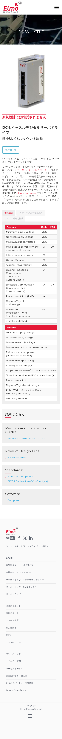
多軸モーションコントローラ (19, 572)
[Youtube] (10, 539)
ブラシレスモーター (38, 169)
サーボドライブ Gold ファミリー (22, 587)
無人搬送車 (11, 627)
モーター (21, 169)
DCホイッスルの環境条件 (31, 212)
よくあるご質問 (13, 661)
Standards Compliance (21, 476)
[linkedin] (31, 539)
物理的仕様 (10, 150)
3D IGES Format (17, 457)
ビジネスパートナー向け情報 (19, 683)
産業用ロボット (13, 606)
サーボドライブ (13, 594)
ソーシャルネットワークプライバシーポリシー (28, 546)
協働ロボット (12, 613)
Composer (14, 500)
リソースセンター (14, 654)
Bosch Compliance (16, 690)
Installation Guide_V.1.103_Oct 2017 (27, 438)
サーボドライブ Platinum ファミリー (25, 579)
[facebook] (19, 539)
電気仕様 (8, 212)
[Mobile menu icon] (56, 7)
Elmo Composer (27, 193)
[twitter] (25, 539)
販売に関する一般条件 (16, 675)
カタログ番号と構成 (13, 218)
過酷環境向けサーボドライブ (19, 565)
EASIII (9, 557)
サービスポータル (14, 668)
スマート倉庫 (12, 620)
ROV (8, 635)
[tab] (8, 213)
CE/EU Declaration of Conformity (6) (28, 481)
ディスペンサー (13, 642)
